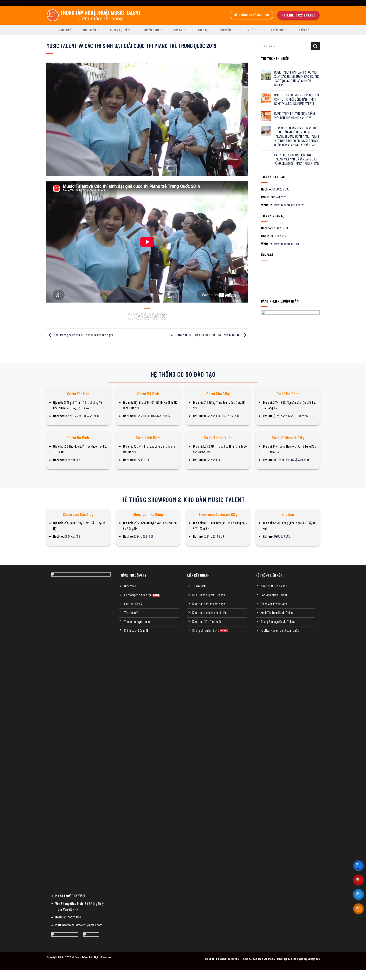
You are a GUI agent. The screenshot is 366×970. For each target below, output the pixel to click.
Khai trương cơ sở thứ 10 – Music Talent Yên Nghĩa (83, 335)
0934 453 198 (72, 536)
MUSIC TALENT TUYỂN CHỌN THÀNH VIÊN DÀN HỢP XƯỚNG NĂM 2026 (295, 115)
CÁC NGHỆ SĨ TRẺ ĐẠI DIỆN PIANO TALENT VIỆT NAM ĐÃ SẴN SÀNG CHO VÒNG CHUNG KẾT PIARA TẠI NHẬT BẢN (296, 159)
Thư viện (225, 30)
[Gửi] (315, 46)
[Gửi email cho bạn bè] (147, 316)
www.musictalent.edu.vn (289, 205)
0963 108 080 (282, 536)
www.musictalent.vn (286, 243)
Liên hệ (304, 30)
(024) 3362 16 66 (144, 536)
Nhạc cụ (202, 30)
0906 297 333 (278, 236)
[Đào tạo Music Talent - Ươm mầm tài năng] (94, 15)
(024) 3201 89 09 (214, 536)
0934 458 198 (72, 460)
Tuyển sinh (151, 30)
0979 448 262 (278, 197)
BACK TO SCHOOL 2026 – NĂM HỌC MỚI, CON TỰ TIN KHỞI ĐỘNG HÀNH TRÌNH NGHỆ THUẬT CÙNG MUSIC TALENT (296, 99)
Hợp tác (178, 30)
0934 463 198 (212, 460)
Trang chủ (64, 30)
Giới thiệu (89, 30)
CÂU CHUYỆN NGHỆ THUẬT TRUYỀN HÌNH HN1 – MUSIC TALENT (205, 335)
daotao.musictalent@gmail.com (82, 925)
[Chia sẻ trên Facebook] (131, 316)
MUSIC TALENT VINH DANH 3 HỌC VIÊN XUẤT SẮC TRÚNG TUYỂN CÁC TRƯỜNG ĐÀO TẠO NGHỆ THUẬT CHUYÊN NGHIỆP (297, 78)
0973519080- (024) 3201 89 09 (292, 460)
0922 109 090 (142, 460)
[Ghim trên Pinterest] (155, 316)
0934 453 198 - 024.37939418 (221, 416)
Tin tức (250, 30)
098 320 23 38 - (74, 416)
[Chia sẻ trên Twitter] (139, 316)
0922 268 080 (75, 917)
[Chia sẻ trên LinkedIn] (163, 316)
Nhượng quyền (119, 30)
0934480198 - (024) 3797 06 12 (152, 416)
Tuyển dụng (277, 30)
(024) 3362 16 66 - (285, 416)
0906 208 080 (281, 189)
